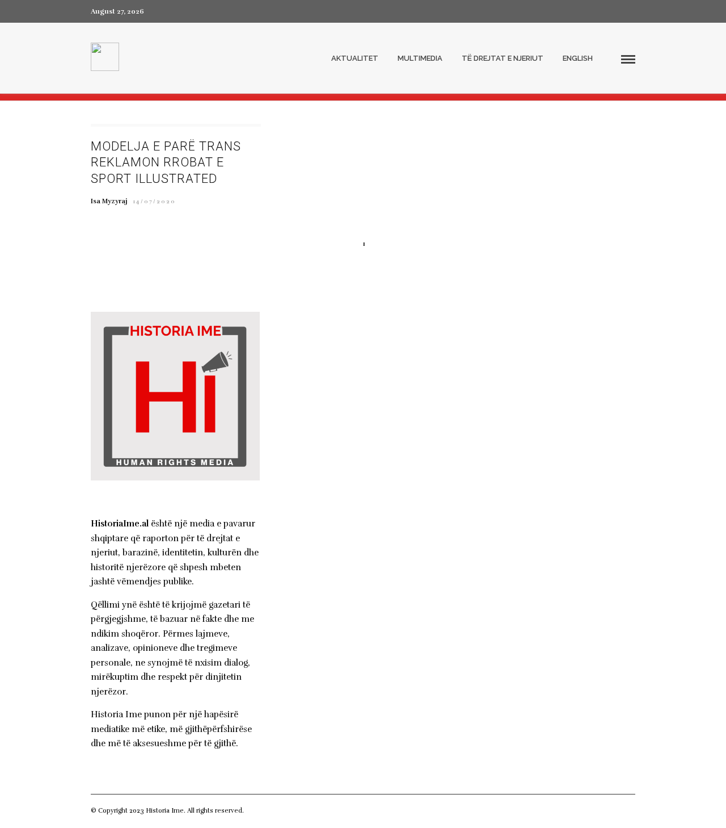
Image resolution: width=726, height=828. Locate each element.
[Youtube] (611, 11)
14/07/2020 (154, 201)
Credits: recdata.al (273, 810)
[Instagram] (631, 11)
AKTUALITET (354, 58)
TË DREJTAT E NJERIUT (502, 58)
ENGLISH (578, 58)
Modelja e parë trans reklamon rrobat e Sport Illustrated (166, 162)
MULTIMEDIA (420, 58)
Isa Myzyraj (109, 201)
